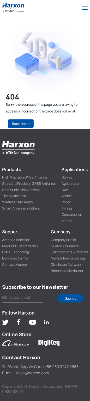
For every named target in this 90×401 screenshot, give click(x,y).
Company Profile (63, 239)
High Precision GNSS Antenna (25, 177)
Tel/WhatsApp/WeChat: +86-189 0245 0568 (40, 366)
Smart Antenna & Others (21, 208)
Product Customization (20, 246)
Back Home (21, 123)
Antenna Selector (15, 239)
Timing (67, 208)
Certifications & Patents (69, 252)
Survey (67, 177)
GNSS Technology (16, 252)
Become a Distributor (67, 270)
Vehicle (67, 195)
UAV (65, 189)
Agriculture (70, 183)
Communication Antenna (21, 189)
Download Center (15, 258)
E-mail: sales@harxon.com (25, 373)
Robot (66, 202)
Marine (67, 220)
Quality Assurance (65, 246)
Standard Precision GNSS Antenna (28, 183)
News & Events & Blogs (68, 258)
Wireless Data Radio (17, 202)
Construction (72, 214)
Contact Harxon (14, 264)
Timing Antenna (14, 195)
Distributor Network (66, 264)
